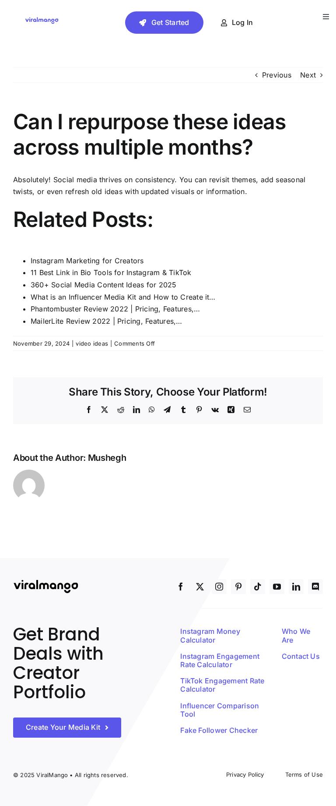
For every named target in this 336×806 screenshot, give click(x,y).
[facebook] (180, 586)
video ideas (92, 343)
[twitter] (199, 586)
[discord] (315, 586)
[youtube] (277, 586)
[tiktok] (257, 586)
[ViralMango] (42, 19)
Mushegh (107, 457)
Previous (276, 75)
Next (308, 75)
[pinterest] (238, 586)
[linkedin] (296, 586)
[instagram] (219, 586)
